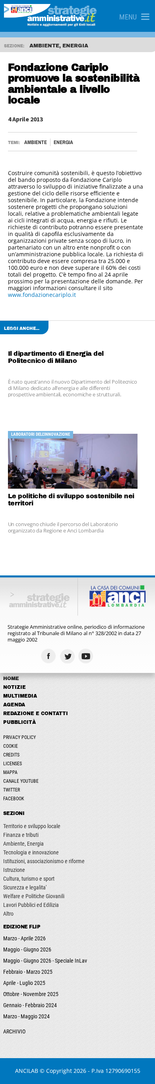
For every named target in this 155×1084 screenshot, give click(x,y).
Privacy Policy (19, 737)
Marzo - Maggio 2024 (26, 1016)
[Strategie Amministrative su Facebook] (49, 656)
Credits (11, 755)
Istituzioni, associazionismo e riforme (44, 861)
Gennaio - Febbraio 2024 (30, 1005)
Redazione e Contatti (35, 713)
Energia (63, 142)
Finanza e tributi (21, 835)
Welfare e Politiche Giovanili (33, 896)
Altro (8, 913)
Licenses (12, 763)
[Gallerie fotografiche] (105, 656)
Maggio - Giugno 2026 (27, 949)
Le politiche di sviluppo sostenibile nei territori (71, 500)
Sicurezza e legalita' (24, 887)
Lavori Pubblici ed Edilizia (31, 905)
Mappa (10, 772)
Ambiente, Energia (23, 843)
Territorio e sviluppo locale (31, 826)
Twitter (11, 790)
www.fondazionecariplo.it (42, 294)
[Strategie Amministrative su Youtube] (86, 656)
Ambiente (35, 142)
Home (11, 678)
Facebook (13, 798)
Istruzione (14, 870)
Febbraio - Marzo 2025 (27, 972)
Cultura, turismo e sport (28, 878)
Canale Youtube (21, 781)
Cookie (10, 746)
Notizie (14, 687)
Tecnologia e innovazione (31, 852)
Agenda (14, 704)
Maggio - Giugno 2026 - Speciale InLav (45, 960)
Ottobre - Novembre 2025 (30, 994)
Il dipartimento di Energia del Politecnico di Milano (56, 357)
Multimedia (20, 696)
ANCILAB (26, 1070)
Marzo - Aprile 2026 (24, 938)
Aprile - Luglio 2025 (24, 983)
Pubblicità (19, 722)
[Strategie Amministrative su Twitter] (68, 656)
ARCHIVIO (14, 1031)
